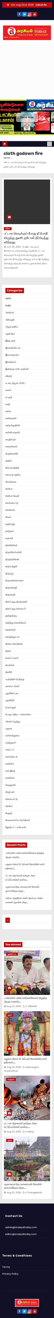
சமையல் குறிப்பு (13, 474)
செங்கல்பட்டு (11, 503)
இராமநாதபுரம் (12, 355)
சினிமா (9, 489)
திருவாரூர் (10, 594)
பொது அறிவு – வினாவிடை (18, 714)
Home (7, 157)
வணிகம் (9, 763)
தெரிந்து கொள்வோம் (15, 622)
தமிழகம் (9, 531)
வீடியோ (7, 229)
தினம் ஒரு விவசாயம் (15, 608)
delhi (8, 298)
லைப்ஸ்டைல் (11, 756)
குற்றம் (8, 460)
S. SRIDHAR (31, 1006)
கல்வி (8, 411)
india (8, 305)
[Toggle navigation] (49, 144)
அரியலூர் (10, 319)
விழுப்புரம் (10, 792)
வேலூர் (8, 813)
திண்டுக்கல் (11, 545)
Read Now (27, 117)
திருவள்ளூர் (11, 587)
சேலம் (8, 517)
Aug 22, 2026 (14, 1006)
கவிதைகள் (11, 418)
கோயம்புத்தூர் (12, 467)
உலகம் (8, 390)
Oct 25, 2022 (14, 246)
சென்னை (10, 510)
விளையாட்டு (11, 799)
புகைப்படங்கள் (12, 686)
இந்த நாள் (10, 340)
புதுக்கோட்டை (12, 693)
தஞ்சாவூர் (10, 524)
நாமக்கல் (9, 665)
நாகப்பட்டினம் (11, 658)
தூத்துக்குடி (11, 615)
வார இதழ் (10, 771)
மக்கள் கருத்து (12, 721)
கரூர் (7, 404)
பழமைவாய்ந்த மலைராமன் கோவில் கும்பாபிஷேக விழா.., (23, 1186)
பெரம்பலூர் (10, 707)
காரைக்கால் (11, 446)
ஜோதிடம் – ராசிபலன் (15, 827)
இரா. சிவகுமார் (32, 246)
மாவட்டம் (9, 749)
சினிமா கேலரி (12, 496)
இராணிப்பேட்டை (13, 348)
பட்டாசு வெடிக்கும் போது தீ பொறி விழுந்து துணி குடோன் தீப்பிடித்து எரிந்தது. (26, 237)
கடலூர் (8, 397)
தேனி (8, 651)
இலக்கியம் (10, 362)
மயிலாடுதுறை (12, 735)
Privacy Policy (10, 1274)
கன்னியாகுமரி (12, 432)
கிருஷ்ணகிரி (11, 453)
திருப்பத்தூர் (11, 566)
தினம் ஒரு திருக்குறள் (16, 601)
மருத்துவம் (10, 742)
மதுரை (8, 728)
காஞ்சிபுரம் (10, 439)
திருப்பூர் (9, 573)
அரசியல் (9, 312)
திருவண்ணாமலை (14, 580)
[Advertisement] (27, 71)
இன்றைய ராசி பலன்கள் (17, 369)
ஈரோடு (8, 376)
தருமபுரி (9, 538)
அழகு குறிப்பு (11, 326)
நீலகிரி (8, 672)
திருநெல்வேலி (12, 559)
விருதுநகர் (10, 785)
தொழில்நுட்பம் (12, 637)
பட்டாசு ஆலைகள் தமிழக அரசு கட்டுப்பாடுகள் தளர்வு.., (20, 1125)
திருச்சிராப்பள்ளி (13, 552)
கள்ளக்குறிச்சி (12, 425)
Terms (6, 1267)
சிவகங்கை (10, 482)
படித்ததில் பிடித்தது (14, 679)
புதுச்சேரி (9, 700)
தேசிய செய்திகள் (14, 644)
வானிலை (10, 778)
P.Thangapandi (33, 1192)
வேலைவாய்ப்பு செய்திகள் (17, 820)
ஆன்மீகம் (10, 333)
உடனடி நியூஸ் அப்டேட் (15, 383)
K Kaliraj (29, 1131)
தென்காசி (10, 629)
